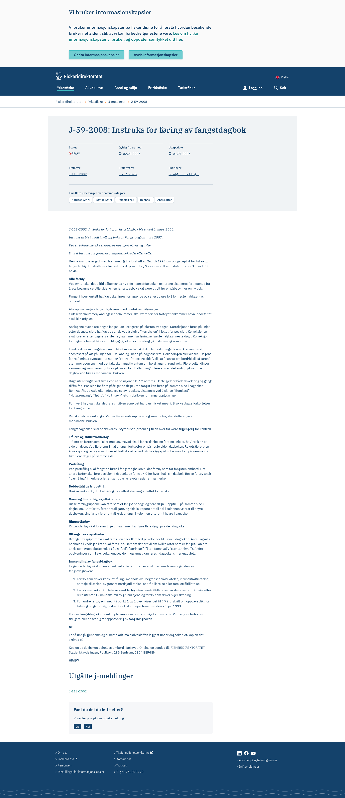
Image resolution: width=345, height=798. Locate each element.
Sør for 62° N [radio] (104, 200)
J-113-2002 (78, 174)
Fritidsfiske (157, 87)
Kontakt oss (123, 759)
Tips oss (121, 765)
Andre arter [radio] (164, 200)
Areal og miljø (125, 87)
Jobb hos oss (66, 759)
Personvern (65, 765)
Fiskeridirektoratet (69, 102)
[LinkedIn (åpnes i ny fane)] (239, 755)
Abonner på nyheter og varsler (258, 760)
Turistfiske (186, 87)
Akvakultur (94, 87)
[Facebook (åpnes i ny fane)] (246, 755)
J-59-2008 (139, 102)
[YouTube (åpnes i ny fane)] (253, 755)
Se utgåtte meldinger (184, 174)
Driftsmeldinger (249, 766)
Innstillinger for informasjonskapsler (81, 772)
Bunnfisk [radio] (145, 200)
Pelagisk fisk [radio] (126, 200)
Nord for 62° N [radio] (80, 200)
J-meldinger (117, 102)
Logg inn (256, 87)
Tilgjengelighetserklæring (133, 752)
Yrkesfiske (65, 87)
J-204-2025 (128, 174)
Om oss (62, 752)
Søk (283, 87)
